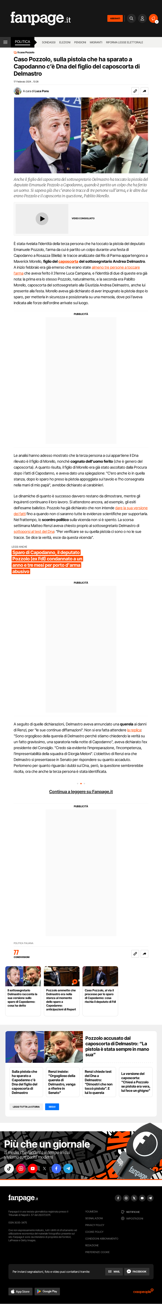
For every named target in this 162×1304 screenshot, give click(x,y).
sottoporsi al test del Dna (34, 531)
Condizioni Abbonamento (101, 1238)
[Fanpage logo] (35, 18)
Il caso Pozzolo (26, 52)
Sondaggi (48, 42)
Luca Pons (42, 91)
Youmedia (91, 1211)
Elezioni (64, 42)
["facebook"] (56, 1168)
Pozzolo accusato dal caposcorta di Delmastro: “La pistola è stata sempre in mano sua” (117, 1046)
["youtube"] (33, 1168)
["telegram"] (68, 1168)
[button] (144, 91)
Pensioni (80, 42)
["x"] (44, 1168)
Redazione (92, 1245)
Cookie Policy (94, 1231)
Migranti (96, 42)
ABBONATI (115, 18)
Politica (22, 42)
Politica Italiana (23, 943)
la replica (134, 730)
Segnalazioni (94, 1218)
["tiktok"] (9, 1168)
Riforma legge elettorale (124, 42)
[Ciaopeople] (143, 1292)
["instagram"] (21, 1168)
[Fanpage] (23, 1198)
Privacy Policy (94, 1225)
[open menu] (5, 42)
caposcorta (68, 261)
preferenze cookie (97, 1252)
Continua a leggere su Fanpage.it (81, 791)
